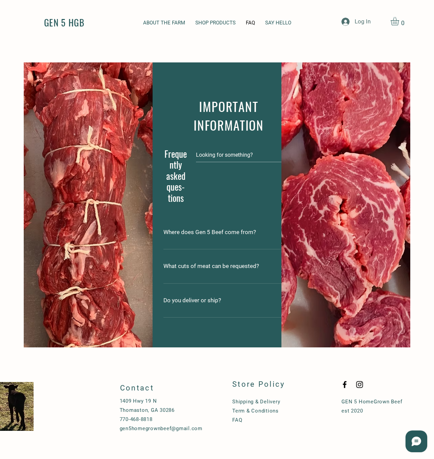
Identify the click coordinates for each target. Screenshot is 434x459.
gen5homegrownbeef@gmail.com (161, 428)
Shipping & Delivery (256, 402)
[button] (400, 21)
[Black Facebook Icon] (344, 384)
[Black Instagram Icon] (359, 384)
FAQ (237, 420)
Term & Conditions (255, 411)
